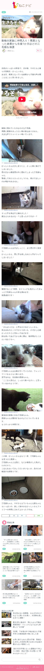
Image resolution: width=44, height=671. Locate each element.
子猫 (39, 50)
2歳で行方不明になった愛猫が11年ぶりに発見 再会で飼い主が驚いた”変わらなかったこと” (27, 651)
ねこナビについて (24, 667)
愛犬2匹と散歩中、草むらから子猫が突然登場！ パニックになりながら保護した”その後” (27, 624)
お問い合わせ (36, 667)
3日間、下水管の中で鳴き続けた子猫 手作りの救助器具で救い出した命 (28, 632)
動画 (4, 12)
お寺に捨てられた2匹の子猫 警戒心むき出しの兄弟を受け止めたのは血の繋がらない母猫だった (27, 641)
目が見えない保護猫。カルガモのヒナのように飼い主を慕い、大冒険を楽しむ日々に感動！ (27, 615)
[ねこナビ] (22, 8)
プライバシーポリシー (7, 667)
